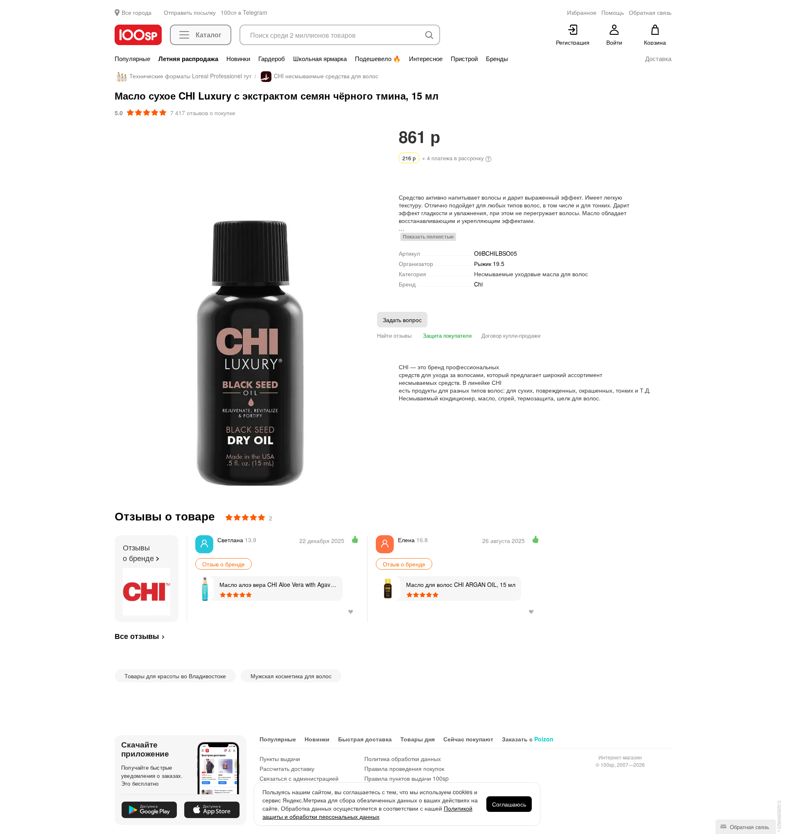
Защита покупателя (446, 335)
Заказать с (527, 739)
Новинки (238, 59)
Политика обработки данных (402, 758)
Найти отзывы (394, 335)
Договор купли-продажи (510, 335)
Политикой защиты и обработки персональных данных (367, 812)
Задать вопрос (402, 320)
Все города (136, 12)
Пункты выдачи (280, 758)
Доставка (658, 59)
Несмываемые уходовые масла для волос (531, 274)
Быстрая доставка (365, 739)
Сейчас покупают (468, 739)
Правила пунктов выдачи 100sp (406, 778)
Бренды (497, 59)
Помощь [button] (612, 12)
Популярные (132, 59)
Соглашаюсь (509, 804)
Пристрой (464, 59)
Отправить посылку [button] (190, 12)
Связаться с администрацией (299, 778)
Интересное (426, 59)
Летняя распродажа (188, 59)
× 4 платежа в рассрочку (444, 158)
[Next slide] (376, 307)
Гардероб (271, 59)
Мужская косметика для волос (291, 676)
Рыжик (489, 263)
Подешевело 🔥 (378, 59)
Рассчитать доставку (287, 768)
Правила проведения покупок (404, 768)
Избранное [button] (581, 12)
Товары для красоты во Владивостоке (175, 676)
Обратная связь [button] (650, 12)
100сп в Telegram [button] (244, 12)
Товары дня (417, 739)
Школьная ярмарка (320, 59)
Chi (478, 284)
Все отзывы (137, 636)
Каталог (208, 34)
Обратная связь (748, 827)
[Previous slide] (121, 307)
